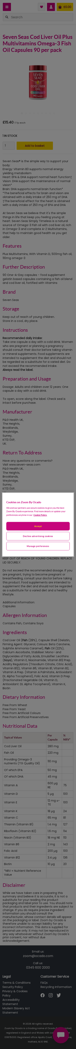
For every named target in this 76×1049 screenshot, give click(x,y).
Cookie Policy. (40, 515)
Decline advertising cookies (38, 536)
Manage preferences (38, 546)
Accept (38, 526)
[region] (38, 524)
